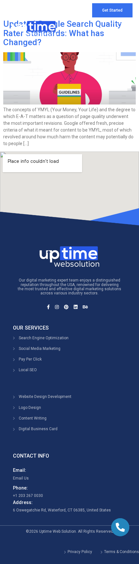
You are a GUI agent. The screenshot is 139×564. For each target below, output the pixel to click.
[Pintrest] (68, 306)
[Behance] (87, 306)
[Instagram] (59, 306)
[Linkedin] (78, 306)
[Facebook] (50, 306)
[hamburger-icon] (117, 28)
